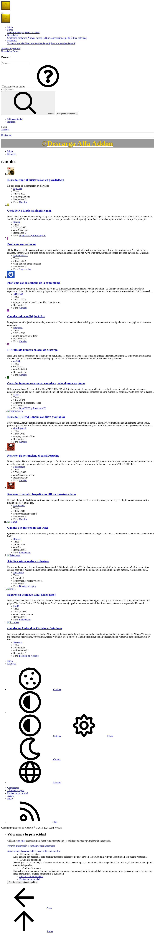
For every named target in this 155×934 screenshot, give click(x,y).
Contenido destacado (17, 38)
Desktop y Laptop (27, 586)
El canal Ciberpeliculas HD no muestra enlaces (41, 494)
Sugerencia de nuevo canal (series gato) (31, 594)
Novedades (12, 35)
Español (57, 782)
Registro (11, 121)
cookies (21, 840)
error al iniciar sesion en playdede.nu (35, 179)
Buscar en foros (32, 32)
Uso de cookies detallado (31, 876)
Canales (23, 202)
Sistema (57, 736)
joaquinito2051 (20, 255)
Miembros (12, 40)
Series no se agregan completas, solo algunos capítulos (46, 383)
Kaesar (16, 222)
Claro (110, 736)
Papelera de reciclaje (29, 655)
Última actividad (79, 38)
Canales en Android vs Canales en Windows (34, 628)
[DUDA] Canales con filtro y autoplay (36, 416)
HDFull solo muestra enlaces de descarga (32, 349)
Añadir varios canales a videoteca (28, 561)
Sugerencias (25, 269)
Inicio (10, 27)
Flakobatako (19, 466)
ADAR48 (18, 294)
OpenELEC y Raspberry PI (32, 235)
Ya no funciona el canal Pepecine (33, 455)
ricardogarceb (19, 428)
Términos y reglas (15, 790)
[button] (48, 86)
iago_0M (17, 188)
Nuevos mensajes (15, 32)
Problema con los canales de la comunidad (33, 282)
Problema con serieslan (21, 244)
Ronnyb (17, 539)
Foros (10, 29)
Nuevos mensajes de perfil (57, 38)
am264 (16, 361)
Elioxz (16, 394)
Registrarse (6, 135)
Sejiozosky (18, 572)
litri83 (16, 606)
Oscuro (56, 759)
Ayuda (10, 796)
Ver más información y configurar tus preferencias (31, 846)
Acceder (5, 129)
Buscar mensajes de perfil (63, 43)
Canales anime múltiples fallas (26, 316)
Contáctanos (13, 787)
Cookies (57, 689)
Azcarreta (18, 642)
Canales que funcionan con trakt (27, 527)
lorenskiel (18, 327)
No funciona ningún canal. (29, 210)
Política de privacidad (17, 793)
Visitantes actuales (16, 43)
